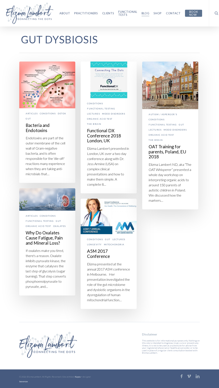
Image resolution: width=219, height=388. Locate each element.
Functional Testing (101, 108)
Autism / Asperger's (163, 114)
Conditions (48, 113)
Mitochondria (114, 244)
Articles (32, 113)
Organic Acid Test (99, 119)
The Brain (94, 124)
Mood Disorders (113, 114)
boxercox (23, 381)
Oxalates (59, 226)
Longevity (94, 244)
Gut (28, 119)
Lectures (93, 114)
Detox (62, 113)
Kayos (78, 376)
